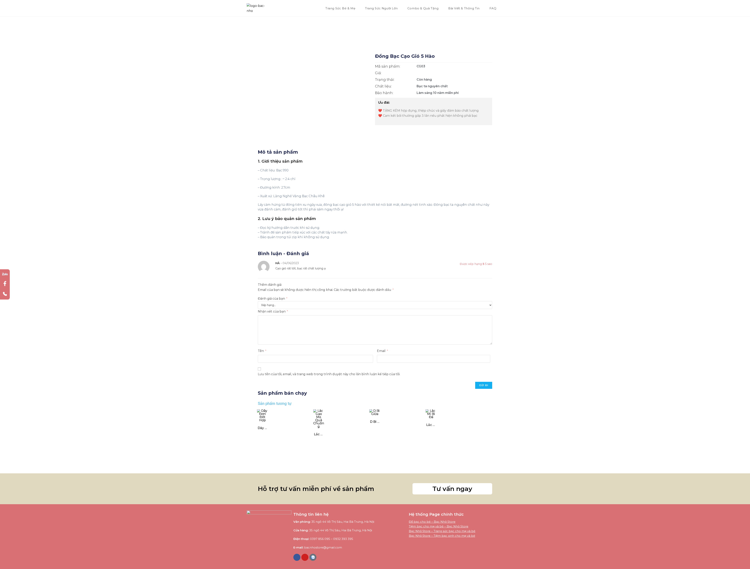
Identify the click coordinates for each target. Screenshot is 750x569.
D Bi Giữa (375, 422)
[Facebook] (296, 557)
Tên (262, 351)
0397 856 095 (320, 539)
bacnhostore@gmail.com (323, 547)
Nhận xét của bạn (273, 311)
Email (382, 351)
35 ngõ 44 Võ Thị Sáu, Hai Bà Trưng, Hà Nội (342, 522)
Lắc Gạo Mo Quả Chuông (319, 434)
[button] (452, 488)
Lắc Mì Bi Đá (431, 425)
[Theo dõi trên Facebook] (5, 284)
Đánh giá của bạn (272, 298)
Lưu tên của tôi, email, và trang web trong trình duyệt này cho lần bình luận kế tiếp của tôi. (329, 374)
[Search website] (502, 8)
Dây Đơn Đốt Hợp (262, 428)
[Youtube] (304, 557)
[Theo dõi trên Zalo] (5, 274)
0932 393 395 (343, 539)
